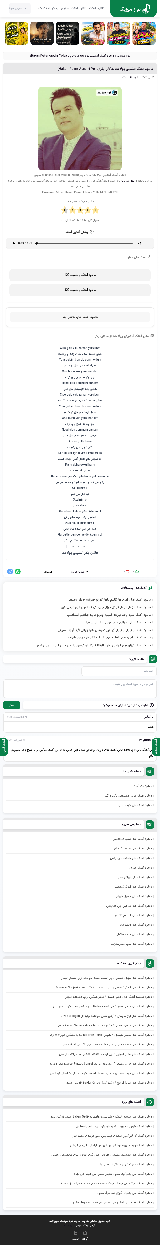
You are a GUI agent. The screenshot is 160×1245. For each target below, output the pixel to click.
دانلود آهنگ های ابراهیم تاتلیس (133, 915)
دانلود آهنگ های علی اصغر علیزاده (131, 944)
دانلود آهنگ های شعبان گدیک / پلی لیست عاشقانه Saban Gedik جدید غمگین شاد (101, 1117)
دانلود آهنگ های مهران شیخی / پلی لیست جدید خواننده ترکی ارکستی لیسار (106, 978)
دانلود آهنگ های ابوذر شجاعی (133, 887)
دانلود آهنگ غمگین (73, 8)
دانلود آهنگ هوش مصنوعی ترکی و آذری (128, 796)
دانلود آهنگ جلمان (140, 868)
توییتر (75, 1239)
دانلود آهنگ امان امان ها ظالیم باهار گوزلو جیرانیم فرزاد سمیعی (109, 600)
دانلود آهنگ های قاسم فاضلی (134, 934)
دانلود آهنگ (96, 8)
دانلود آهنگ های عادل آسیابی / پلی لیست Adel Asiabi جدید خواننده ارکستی (105, 1054)
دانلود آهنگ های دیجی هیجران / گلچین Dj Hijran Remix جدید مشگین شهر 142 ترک (101, 1035)
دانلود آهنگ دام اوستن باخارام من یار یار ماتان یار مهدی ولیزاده (109, 638)
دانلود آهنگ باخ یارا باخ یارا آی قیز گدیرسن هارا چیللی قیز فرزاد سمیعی (104, 630)
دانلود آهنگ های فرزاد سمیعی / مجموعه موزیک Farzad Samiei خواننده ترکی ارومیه (101, 1064)
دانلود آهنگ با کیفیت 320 (80, 290)
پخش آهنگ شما (47, 8)
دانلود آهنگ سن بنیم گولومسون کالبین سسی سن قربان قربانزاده (113, 1174)
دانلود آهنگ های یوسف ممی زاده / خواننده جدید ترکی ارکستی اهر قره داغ (107, 1045)
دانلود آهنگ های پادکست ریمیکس (131, 858)
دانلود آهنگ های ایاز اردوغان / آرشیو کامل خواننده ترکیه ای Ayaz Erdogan (106, 1016)
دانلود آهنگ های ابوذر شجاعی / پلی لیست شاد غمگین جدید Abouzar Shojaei (104, 987)
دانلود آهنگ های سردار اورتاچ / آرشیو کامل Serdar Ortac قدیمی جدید (109, 1083)
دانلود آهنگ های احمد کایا (136, 925)
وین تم (68, 1225)
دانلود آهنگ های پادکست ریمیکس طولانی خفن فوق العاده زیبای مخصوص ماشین (101, 1155)
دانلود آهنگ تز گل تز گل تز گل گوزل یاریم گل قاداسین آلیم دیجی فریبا (105, 607)
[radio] (95, 210)
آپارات (85, 1239)
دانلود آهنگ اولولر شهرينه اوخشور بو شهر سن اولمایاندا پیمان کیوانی (111, 1145)
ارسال (12, 705)
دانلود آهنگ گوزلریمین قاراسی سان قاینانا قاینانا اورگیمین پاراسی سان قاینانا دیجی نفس (93, 645)
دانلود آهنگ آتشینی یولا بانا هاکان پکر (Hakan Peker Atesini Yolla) (105, 68)
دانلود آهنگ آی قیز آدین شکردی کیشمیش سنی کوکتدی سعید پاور (112, 1136)
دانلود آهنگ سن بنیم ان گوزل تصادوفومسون (124, 1193)
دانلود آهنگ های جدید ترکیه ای (133, 849)
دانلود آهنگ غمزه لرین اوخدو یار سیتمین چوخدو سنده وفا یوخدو (112, 1202)
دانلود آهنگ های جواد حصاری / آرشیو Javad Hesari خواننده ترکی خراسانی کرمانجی (101, 1073)
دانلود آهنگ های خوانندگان (135, 805)
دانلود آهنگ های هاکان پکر (80, 317)
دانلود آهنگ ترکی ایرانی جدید (134, 877)
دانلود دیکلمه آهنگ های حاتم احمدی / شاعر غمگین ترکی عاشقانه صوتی (108, 997)
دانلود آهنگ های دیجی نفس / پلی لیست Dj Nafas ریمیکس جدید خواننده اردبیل (102, 1006)
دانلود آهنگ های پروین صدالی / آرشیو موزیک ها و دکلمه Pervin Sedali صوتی (104, 1026)
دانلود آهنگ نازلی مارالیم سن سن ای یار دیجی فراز (118, 622)
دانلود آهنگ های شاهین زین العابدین (129, 906)
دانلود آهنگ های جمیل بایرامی (133, 896)
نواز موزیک (123, 56)
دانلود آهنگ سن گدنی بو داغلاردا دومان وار (125, 1164)
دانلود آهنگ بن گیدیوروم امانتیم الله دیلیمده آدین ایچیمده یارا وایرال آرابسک (106, 1183)
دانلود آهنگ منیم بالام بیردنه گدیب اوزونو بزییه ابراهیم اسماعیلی (109, 615)
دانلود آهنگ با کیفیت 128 (80, 275)
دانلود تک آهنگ (131, 78)
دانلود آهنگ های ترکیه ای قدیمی (132, 839)
